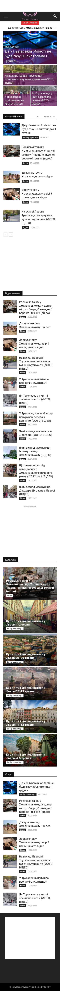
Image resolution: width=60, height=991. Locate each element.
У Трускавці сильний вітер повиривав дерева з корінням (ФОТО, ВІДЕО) (35, 417)
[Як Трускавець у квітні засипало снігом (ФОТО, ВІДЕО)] (43, 96)
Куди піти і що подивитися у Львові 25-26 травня (26, 656)
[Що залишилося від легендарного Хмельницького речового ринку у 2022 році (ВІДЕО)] (10, 470)
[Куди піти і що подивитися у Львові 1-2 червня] (30, 616)
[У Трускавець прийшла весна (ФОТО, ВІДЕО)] (16, 96)
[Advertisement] (30, 6)
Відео (7, 71)
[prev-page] (5, 234)
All (37, 116)
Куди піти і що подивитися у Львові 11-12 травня (26, 722)
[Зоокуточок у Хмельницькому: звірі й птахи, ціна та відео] (11, 194)
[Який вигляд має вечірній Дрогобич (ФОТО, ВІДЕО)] (10, 436)
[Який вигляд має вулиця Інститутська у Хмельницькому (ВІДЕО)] (10, 452)
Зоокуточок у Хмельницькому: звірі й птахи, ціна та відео (37, 193)
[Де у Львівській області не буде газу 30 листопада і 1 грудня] (30, 48)
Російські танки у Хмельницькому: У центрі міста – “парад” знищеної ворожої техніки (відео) (30, 586)
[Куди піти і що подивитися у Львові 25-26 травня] (30, 650)
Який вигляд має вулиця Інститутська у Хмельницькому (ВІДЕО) (35, 451)
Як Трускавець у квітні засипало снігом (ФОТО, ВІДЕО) (34, 399)
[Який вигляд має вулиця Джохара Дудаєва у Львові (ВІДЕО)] (10, 491)
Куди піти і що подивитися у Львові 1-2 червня (26, 622)
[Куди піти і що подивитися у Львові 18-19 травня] (30, 683)
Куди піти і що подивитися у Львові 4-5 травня (26, 756)
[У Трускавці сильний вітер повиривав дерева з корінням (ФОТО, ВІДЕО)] (10, 418)
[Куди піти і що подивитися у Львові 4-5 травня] (30, 750)
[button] (5, 16)
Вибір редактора (11, 47)
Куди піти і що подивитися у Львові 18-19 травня (26, 689)
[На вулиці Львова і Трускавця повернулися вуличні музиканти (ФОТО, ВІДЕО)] (30, 78)
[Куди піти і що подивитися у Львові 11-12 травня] (30, 716)
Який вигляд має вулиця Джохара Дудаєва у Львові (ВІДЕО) (37, 490)
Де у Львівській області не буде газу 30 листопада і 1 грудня (39, 129)
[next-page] (11, 234)
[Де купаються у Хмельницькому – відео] (11, 177)
